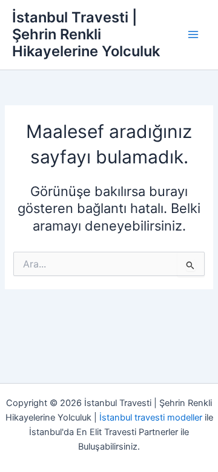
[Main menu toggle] (193, 34)
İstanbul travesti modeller (150, 417)
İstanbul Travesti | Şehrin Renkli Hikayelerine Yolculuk (86, 34)
